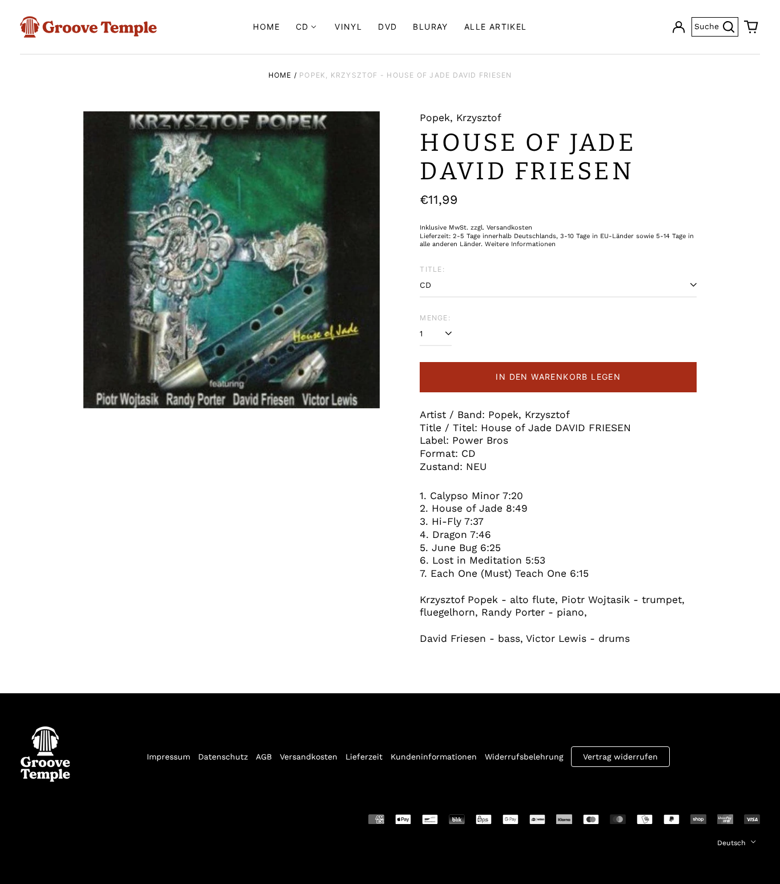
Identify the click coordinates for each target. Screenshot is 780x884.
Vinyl (348, 26)
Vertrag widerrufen (620, 756)
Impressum (168, 756)
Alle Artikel (495, 26)
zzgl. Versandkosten (501, 227)
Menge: (435, 318)
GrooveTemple (73, 818)
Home (266, 26)
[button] (751, 27)
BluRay (430, 26)
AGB (264, 756)
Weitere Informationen (520, 244)
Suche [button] (716, 25)
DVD (387, 26)
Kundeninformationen (434, 756)
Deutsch (732, 843)
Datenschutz (223, 756)
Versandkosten (308, 756)
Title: (432, 269)
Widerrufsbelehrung (524, 756)
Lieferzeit (364, 756)
